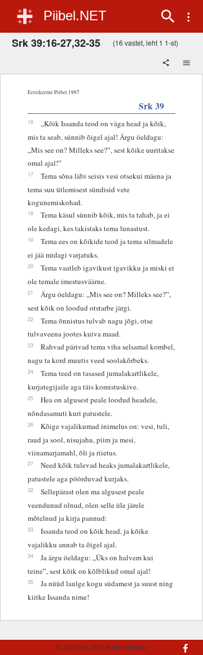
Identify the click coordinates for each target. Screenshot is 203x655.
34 (30, 556)
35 (30, 582)
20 (30, 266)
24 (30, 371)
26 (30, 424)
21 (30, 292)
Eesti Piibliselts (126, 647)
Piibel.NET (75, 15)
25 (30, 398)
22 (30, 319)
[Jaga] (167, 64)
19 (30, 240)
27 (30, 463)
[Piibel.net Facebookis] (182, 642)
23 (30, 345)
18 (30, 213)
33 (30, 529)
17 (30, 174)
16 (30, 122)
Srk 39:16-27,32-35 (56, 43)
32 (30, 490)
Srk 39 (151, 105)
